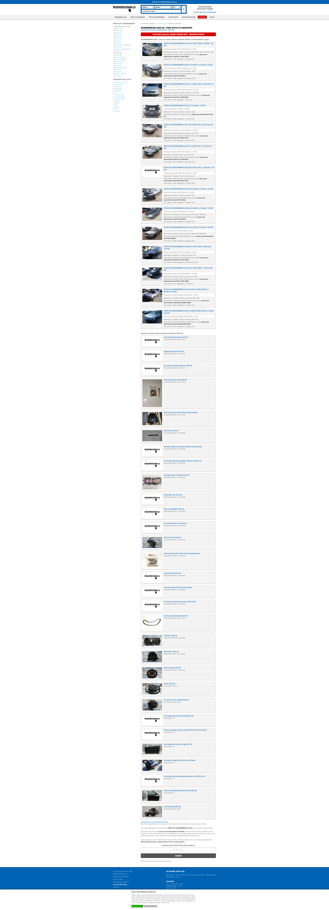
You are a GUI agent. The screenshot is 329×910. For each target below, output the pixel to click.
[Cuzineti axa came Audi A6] (153, 610)
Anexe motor (118, 84)
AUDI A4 (118, 47)
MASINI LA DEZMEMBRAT (137, 17)
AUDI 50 (118, 33)
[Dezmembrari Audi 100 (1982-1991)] (153, 137)
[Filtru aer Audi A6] (153, 532)
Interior (116, 103)
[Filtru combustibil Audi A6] (153, 518)
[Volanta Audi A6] (153, 678)
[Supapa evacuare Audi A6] (153, 360)
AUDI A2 (118, 41)
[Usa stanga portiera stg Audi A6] (153, 739)
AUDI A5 (118, 51)
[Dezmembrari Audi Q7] (153, 118)
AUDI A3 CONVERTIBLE (123, 45)
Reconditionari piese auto (121, 882)
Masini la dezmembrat (120, 874)
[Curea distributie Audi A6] (153, 630)
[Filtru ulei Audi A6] (153, 503)
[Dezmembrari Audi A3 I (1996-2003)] (153, 97)
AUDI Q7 (118, 65)
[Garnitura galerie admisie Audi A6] (153, 469)
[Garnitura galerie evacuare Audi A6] (153, 455)
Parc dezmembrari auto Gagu (122, 871)
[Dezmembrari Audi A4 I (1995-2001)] (153, 159)
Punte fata (117, 86)
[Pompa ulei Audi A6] (153, 425)
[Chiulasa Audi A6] (153, 646)
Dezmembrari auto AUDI (122, 26)
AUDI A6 (118, 53)
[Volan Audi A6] (153, 694)
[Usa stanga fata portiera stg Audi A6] (153, 755)
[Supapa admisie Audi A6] (153, 374)
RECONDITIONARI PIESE (188, 17)
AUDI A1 (118, 39)
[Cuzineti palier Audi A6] (153, 568)
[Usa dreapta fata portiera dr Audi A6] (153, 801)
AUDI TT (118, 72)
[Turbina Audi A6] (153, 817)
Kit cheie (117, 111)
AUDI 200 (119, 31)
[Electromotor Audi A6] (153, 548)
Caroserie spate (119, 97)
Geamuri (117, 101)
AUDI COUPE (120, 61)
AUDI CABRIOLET (121, 59)
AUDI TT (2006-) (121, 74)
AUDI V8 (118, 76)
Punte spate (118, 88)
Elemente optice (119, 99)
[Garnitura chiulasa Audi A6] (153, 489)
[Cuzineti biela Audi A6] (153, 582)
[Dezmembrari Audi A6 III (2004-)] (153, 202)
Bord (116, 105)
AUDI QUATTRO (121, 67)
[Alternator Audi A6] (153, 662)
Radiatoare (117, 91)
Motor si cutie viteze (120, 82)
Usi (115, 93)
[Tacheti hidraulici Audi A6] (153, 346)
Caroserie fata (119, 95)
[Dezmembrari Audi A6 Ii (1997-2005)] (153, 56)
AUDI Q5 (118, 63)
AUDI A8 (118, 55)
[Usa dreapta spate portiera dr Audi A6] (153, 785)
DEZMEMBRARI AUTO (121, 17)
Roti (115, 109)
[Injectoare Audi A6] (153, 441)
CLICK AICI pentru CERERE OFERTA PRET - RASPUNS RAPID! (178, 34)
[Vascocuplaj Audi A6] (153, 710)
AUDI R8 (118, 70)
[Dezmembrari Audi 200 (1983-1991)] (153, 176)
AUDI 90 (118, 37)
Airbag (116, 107)
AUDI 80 (118, 35)
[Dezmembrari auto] (124, 12)
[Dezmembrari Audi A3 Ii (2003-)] (153, 77)
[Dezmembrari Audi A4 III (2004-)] (153, 221)
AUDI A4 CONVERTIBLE (123, 49)
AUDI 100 (119, 28)
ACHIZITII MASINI (173, 17)
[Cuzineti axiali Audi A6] (153, 596)
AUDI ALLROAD (121, 57)
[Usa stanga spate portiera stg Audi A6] (153, 725)
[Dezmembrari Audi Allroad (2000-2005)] (153, 302)
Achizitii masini (118, 879)
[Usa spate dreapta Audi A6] (153, 771)
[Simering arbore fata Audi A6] (153, 407)
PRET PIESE (202, 17)
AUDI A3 (118, 43)
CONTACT (212, 17)
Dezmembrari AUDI (161, 23)
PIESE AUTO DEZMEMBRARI (156, 17)
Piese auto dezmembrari (121, 877)
